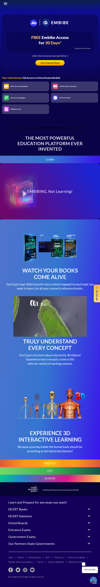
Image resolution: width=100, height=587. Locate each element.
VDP (48, 557)
